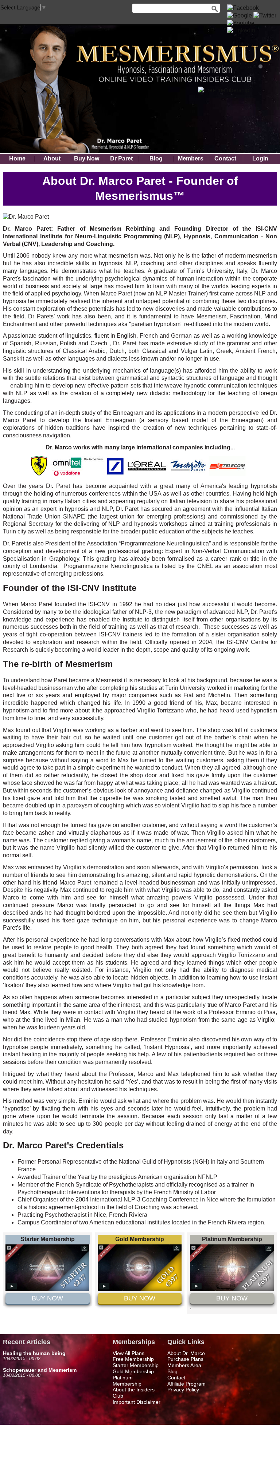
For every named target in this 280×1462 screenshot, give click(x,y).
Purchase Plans (185, 1359)
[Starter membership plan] (47, 1289)
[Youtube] (240, 23)
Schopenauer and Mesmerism (40, 1370)
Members (190, 159)
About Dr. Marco (186, 1353)
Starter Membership (136, 1365)
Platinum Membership (127, 1381)
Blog (156, 159)
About (52, 159)
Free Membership (133, 1359)
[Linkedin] (241, 30)
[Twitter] (264, 15)
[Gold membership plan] (140, 1289)
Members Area (184, 1365)
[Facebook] (243, 8)
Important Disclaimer (136, 1402)
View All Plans (128, 1353)
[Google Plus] (239, 15)
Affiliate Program (186, 1384)
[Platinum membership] (232, 1289)
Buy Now (86, 159)
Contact (225, 159)
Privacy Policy (183, 1390)
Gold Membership (133, 1371)
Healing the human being (34, 1353)
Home (17, 159)
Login (260, 159)
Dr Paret (121, 159)
